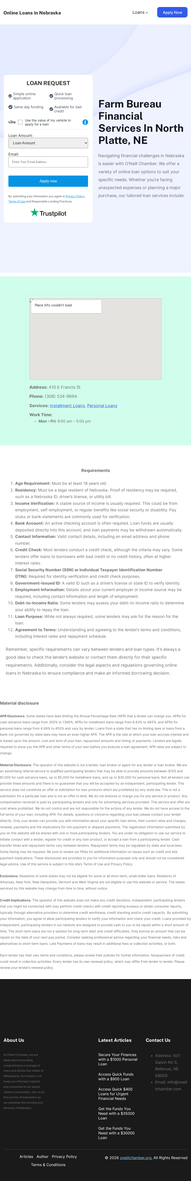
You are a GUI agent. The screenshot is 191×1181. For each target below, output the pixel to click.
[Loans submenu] (147, 12)
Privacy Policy (75, 196)
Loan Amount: (20, 135)
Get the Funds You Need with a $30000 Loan (116, 1133)
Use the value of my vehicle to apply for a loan (48, 122)
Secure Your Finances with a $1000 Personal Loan (117, 1059)
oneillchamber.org (135, 1157)
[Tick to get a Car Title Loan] (85, 122)
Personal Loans (102, 405)
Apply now (48, 181)
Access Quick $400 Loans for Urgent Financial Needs (115, 1094)
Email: (13, 154)
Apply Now (172, 12)
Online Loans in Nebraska (32, 13)
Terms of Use (16, 201)
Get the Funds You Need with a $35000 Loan (116, 1113)
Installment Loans (67, 405)
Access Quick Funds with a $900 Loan (115, 1076)
